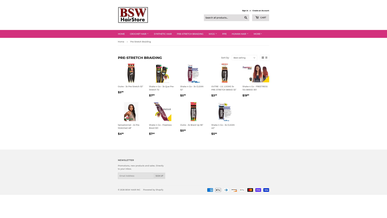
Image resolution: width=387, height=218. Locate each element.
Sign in (245, 11)
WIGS (212, 34)
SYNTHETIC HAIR (163, 34)
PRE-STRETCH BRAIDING (190, 34)
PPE (224, 34)
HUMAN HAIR (239, 34)
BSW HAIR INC (132, 189)
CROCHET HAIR (138, 34)
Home (121, 34)
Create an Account (260, 11)
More (257, 34)
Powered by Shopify (153, 189)
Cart (263, 17)
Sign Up (159, 176)
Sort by (225, 57)
